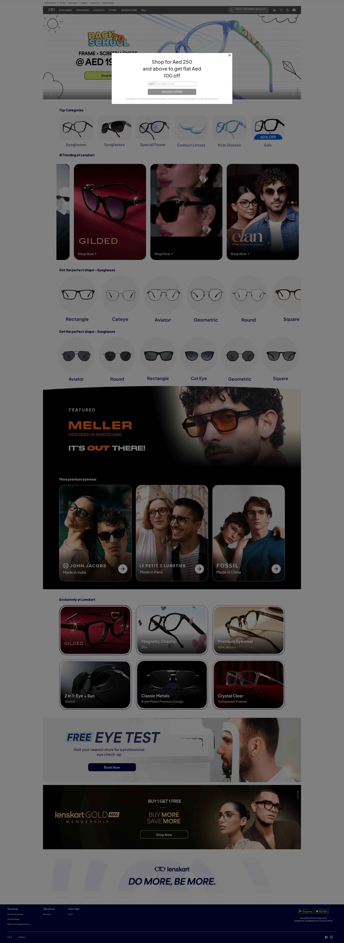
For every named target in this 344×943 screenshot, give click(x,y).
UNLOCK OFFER (172, 91)
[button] (229, 56)
